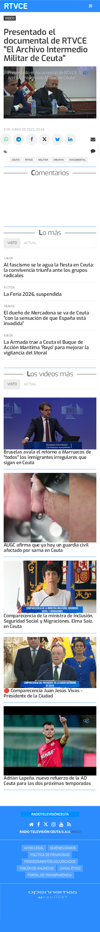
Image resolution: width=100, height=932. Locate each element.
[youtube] (61, 824)
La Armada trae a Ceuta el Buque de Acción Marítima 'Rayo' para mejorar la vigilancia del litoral (46, 347)
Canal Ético (70, 868)
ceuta (16, 159)
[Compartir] (6, 139)
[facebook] (38, 824)
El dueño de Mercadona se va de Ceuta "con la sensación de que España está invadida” (46, 318)
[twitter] (45, 824)
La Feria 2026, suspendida (33, 294)
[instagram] (53, 824)
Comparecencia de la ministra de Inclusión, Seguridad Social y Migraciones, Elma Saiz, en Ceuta (48, 621)
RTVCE (29, 159)
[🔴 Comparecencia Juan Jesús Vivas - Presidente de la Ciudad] (50, 662)
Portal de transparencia (50, 875)
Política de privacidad (49, 855)
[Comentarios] (93, 151)
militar (43, 159)
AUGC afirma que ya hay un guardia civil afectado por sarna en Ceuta (46, 547)
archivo (58, 159)
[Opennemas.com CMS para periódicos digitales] (52, 894)
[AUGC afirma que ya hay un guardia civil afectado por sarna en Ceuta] (50, 507)
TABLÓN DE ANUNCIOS (36, 868)
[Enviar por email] (93, 139)
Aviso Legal (34, 848)
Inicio (76, 832)
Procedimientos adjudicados (49, 861)
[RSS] (69, 824)
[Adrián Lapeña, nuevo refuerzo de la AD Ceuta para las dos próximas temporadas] (50, 741)
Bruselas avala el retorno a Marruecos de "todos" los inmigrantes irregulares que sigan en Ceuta (47, 457)
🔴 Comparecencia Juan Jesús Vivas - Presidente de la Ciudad (43, 693)
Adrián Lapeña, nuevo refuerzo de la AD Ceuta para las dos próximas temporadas (47, 780)
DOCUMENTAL (77, 159)
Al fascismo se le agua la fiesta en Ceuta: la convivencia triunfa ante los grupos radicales (49, 270)
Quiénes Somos (62, 848)
